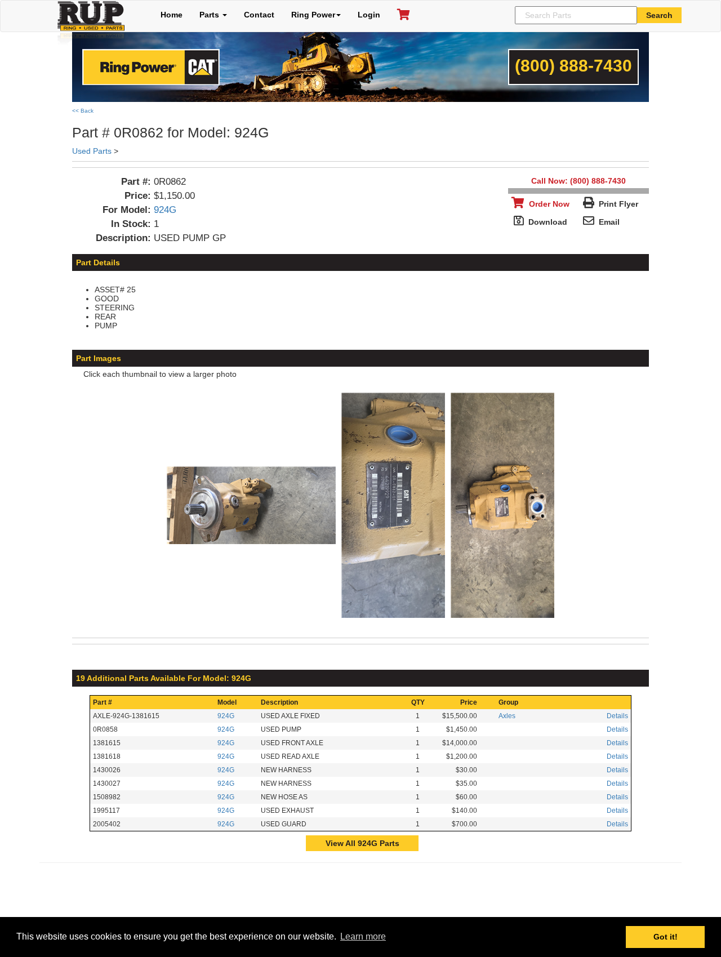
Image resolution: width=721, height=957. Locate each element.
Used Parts (92, 150)
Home (172, 14)
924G (165, 209)
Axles (507, 716)
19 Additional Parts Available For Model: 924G (163, 678)
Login (369, 14)
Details (617, 716)
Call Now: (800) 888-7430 (578, 180)
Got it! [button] (665, 936)
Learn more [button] (363, 936)
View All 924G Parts (362, 843)
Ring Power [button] (313, 14)
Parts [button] (210, 14)
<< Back (83, 111)
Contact (259, 14)
